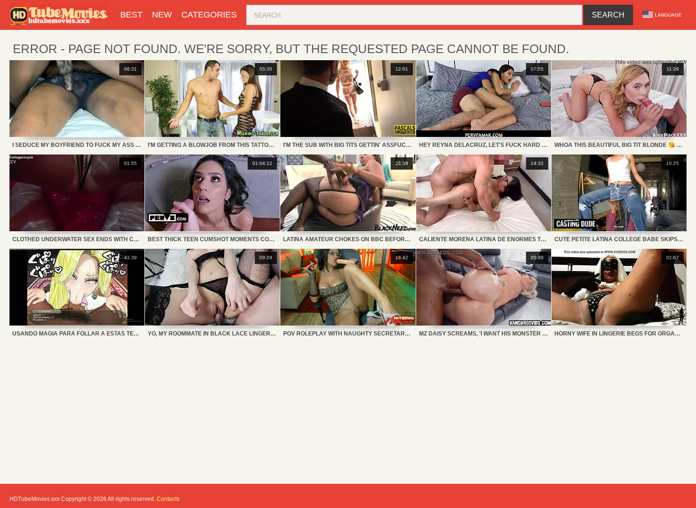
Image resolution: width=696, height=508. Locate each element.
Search (608, 15)
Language (668, 15)
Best (131, 14)
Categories (209, 14)
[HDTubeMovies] (60, 15)
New (162, 14)
